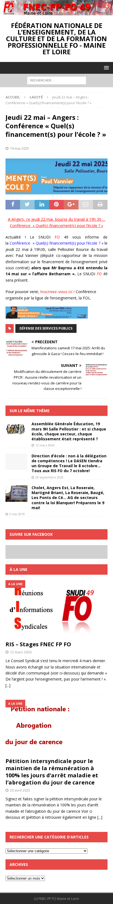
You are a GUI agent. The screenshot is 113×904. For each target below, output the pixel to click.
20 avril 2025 (20, 790)
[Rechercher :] (56, 80)
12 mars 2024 (44, 445)
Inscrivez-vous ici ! (57, 291)
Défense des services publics (45, 328)
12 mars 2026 (21, 652)
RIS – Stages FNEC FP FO (38, 644)
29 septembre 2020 (49, 477)
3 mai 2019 (17, 514)
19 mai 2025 (19, 148)
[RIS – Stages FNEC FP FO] (56, 609)
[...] (7, 685)
